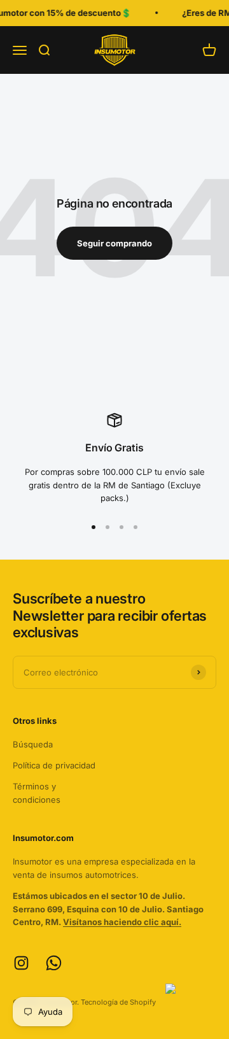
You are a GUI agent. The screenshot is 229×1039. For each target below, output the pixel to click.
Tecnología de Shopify (118, 1002)
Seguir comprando (114, 243)
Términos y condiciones (36, 793)
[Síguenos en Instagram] (21, 963)
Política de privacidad (54, 765)
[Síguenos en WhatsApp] (53, 963)
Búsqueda (33, 744)
